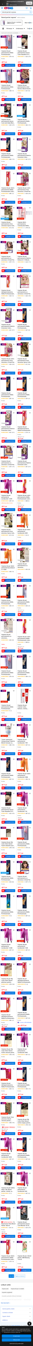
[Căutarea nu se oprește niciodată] (8, 8)
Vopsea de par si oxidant (14, 22)
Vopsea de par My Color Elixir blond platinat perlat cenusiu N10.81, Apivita (7, 980)
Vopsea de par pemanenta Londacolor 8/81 (23, 1050)
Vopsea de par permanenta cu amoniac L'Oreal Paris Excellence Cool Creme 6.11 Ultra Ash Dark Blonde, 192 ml (24, 878)
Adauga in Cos (10, 65)
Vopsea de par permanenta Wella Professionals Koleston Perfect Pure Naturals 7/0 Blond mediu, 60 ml (8, 878)
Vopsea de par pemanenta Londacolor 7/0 (22, 809)
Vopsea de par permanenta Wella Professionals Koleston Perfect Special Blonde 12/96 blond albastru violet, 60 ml (24, 672)
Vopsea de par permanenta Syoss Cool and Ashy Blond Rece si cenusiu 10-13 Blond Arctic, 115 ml (8, 121)
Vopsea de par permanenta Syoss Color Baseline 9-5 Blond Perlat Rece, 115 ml (24, 52)
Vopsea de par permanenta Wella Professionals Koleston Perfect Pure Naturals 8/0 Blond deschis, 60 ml (8, 775)
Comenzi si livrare (7, 1312)
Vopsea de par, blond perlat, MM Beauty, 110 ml (24, 1257)
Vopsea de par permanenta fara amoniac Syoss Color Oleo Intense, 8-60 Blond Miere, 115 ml (24, 360)
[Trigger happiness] (2, 8)
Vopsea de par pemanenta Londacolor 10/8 (23, 946)
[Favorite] (27, 8)
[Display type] (3, 28)
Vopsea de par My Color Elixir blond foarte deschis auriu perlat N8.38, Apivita (7, 843)
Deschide (29, 3)
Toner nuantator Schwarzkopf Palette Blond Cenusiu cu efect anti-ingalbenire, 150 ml (8, 741)
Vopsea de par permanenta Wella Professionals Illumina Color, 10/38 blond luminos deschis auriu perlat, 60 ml (7, 672)
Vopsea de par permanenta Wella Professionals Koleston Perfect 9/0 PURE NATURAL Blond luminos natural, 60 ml (24, 1155)
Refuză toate (16, 1340)
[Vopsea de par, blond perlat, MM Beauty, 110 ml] (24, 1247)
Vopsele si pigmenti (7, 1292)
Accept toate (16, 1336)
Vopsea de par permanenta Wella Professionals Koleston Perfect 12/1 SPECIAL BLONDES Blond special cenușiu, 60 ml (25, 1085)
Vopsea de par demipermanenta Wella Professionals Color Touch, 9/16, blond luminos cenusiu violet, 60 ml (7, 1016)
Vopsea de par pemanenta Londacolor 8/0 (22, 1189)
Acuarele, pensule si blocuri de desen (11, 1296)
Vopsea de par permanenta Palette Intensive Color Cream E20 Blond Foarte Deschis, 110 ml (24, 155)
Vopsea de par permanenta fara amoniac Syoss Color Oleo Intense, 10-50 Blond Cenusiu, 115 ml (8, 531)
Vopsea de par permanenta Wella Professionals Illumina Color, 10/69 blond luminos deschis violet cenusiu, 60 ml (24, 843)
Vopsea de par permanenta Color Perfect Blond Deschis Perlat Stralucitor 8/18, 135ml (24, 87)
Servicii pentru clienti (8, 1309)
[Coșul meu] (31, 8)
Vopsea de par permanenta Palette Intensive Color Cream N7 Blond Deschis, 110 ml (7, 326)
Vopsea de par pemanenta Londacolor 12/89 (6, 946)
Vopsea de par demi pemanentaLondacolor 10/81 (8, 567)
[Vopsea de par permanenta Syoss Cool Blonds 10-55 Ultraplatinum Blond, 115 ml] (24, 1212)
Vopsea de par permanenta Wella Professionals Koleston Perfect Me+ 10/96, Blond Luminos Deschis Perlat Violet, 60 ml (8, 706)
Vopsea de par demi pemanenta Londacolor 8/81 (24, 531)
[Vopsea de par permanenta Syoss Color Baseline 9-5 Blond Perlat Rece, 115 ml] (8, 798)
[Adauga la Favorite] (13, 36)
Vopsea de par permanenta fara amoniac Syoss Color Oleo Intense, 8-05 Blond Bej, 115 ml (8, 223)
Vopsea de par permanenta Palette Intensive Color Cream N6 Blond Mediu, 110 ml (24, 462)
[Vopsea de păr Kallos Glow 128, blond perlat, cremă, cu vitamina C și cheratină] (8, 1178)
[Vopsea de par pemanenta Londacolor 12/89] (8, 935)
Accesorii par (27, 1300)
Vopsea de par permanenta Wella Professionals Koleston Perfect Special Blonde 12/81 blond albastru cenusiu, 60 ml (24, 121)
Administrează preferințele (16, 1343)
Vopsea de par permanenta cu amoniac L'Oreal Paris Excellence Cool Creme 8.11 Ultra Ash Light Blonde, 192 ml (8, 462)
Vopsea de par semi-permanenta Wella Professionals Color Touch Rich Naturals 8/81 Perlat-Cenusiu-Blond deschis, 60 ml (24, 638)
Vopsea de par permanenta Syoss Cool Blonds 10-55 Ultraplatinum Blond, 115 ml (24, 1223)
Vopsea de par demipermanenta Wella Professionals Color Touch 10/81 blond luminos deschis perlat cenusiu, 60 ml (7, 292)
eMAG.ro (5, 1320)
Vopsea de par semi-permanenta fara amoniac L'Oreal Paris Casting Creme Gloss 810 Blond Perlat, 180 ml (24, 189)
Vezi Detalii (26, 1029)
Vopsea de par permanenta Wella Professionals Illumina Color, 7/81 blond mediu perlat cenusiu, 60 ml (7, 87)
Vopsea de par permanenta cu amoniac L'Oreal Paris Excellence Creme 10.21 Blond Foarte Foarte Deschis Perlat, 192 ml (25, 292)
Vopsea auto (5, 1289)
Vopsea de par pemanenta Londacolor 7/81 (23, 741)
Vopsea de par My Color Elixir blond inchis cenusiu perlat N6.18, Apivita (8, 1050)
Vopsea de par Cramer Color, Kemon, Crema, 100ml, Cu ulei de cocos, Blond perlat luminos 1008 (24, 706)
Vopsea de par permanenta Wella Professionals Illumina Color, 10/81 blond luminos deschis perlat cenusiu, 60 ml (7, 52)
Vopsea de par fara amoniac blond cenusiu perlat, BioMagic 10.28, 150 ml (7, 1118)
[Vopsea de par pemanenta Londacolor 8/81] (24, 1039)
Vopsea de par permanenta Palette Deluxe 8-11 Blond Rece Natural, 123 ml (24, 258)
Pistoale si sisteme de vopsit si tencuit (11, 1300)
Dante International (15, 1325)
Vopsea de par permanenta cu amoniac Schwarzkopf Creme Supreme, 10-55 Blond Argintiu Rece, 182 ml (8, 636)
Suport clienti (6, 1316)
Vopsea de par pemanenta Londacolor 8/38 (6, 1155)
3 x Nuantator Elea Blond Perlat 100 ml (8, 1223)
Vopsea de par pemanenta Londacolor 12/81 (6, 497)
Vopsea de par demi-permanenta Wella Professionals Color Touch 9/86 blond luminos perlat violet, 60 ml (8, 189)
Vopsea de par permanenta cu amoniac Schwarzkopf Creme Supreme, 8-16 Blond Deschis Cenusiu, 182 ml (24, 565)
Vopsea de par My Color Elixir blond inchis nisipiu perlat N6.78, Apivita (24, 1121)
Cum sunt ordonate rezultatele (9, 33)
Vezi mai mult (5, 1303)
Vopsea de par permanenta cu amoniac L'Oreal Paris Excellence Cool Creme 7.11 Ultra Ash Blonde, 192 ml (8, 258)
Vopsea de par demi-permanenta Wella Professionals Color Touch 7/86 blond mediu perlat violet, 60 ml (8, 1257)
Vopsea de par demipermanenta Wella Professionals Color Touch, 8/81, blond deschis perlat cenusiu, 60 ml (24, 980)
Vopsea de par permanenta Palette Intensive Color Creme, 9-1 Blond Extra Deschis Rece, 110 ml (7, 428)
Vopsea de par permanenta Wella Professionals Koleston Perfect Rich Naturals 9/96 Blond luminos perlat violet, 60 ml (24, 1014)
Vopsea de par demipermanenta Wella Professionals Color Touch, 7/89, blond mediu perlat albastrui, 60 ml (24, 428)
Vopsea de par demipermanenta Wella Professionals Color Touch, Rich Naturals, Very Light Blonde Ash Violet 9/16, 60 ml (7, 1085)
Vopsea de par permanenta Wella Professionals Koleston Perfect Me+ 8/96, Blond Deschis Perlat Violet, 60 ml (24, 912)
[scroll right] (29, 22)
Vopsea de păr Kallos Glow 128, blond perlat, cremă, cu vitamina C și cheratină (8, 1189)
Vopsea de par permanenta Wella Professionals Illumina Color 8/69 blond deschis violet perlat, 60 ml (24, 602)
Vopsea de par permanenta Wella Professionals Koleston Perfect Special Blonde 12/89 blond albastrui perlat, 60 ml (7, 155)
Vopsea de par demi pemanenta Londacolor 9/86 (24, 775)
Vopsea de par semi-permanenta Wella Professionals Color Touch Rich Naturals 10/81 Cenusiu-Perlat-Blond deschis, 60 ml (24, 497)
